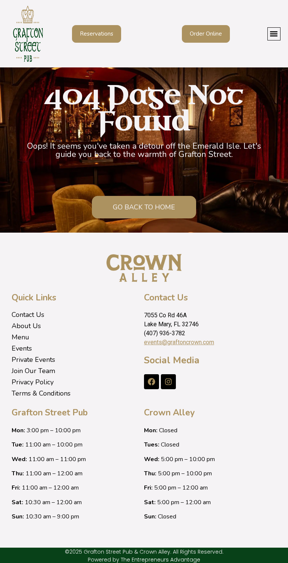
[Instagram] (168, 381)
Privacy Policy (33, 382)
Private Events (33, 359)
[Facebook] (151, 381)
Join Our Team (33, 371)
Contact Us (28, 314)
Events (22, 348)
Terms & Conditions (41, 393)
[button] (273, 33)
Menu (20, 337)
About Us (26, 326)
